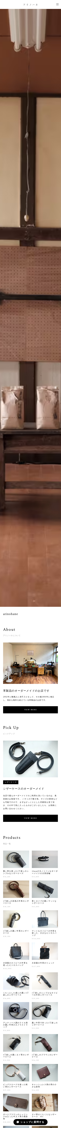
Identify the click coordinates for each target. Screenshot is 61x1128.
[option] (30, 308)
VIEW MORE (30, 710)
